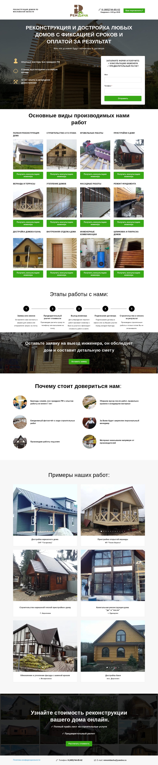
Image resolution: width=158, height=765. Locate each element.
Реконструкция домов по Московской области (25, 11)
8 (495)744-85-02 (111, 9)
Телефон (108, 86)
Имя (106, 74)
